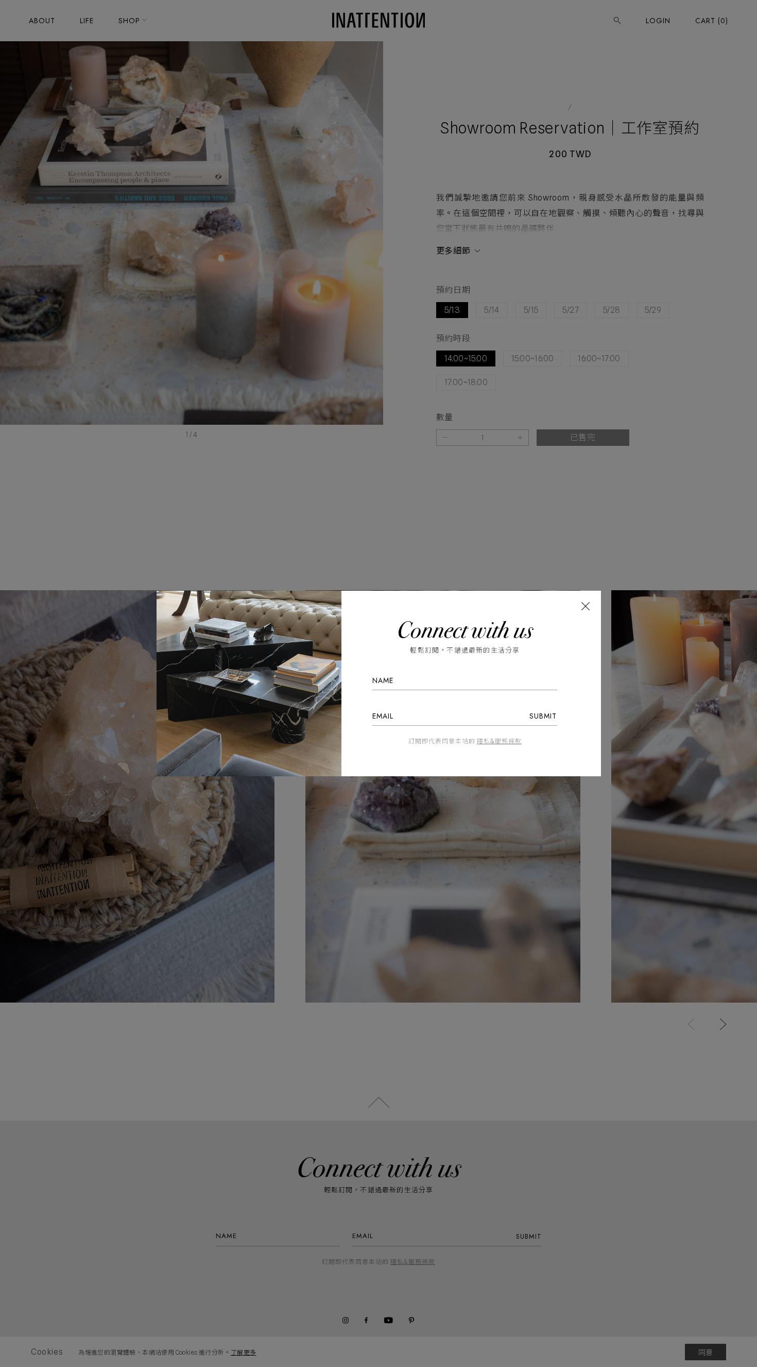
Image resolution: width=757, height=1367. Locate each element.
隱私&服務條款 (499, 741)
